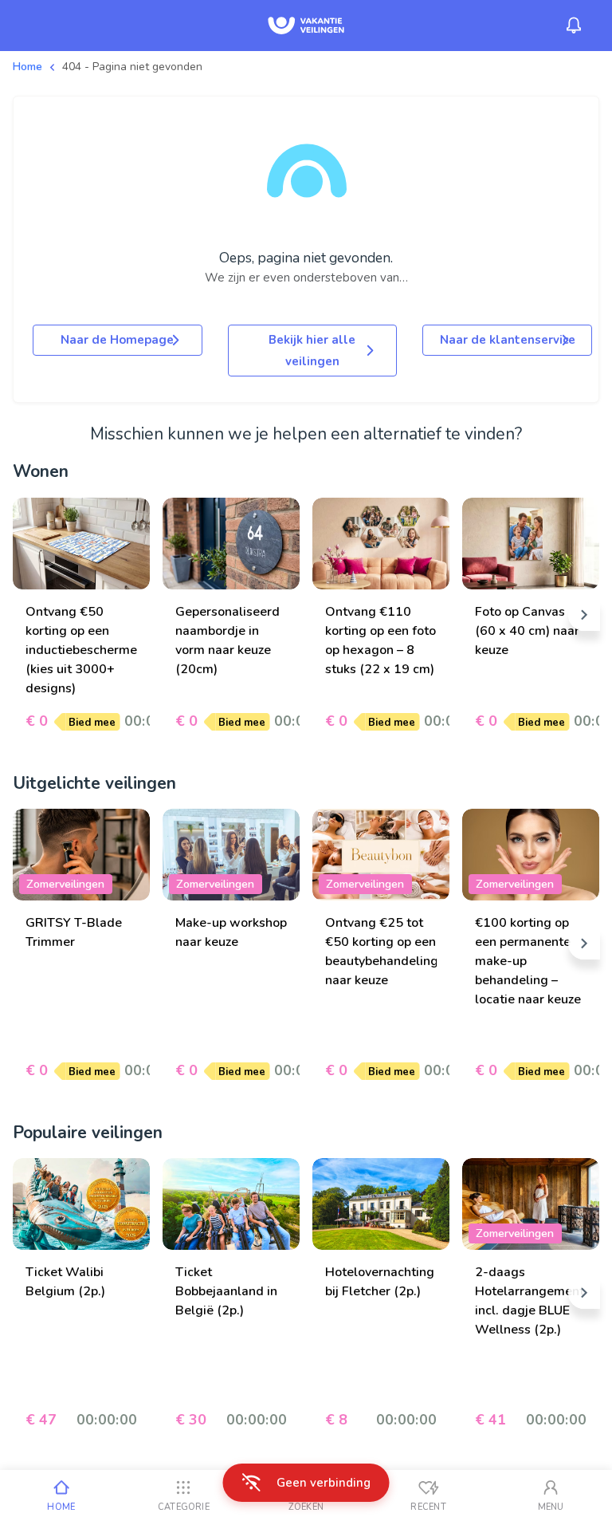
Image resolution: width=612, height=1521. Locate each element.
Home (27, 66)
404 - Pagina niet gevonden (132, 66)
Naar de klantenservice (507, 340)
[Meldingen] (573, 25)
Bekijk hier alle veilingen (312, 350)
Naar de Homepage (117, 340)
